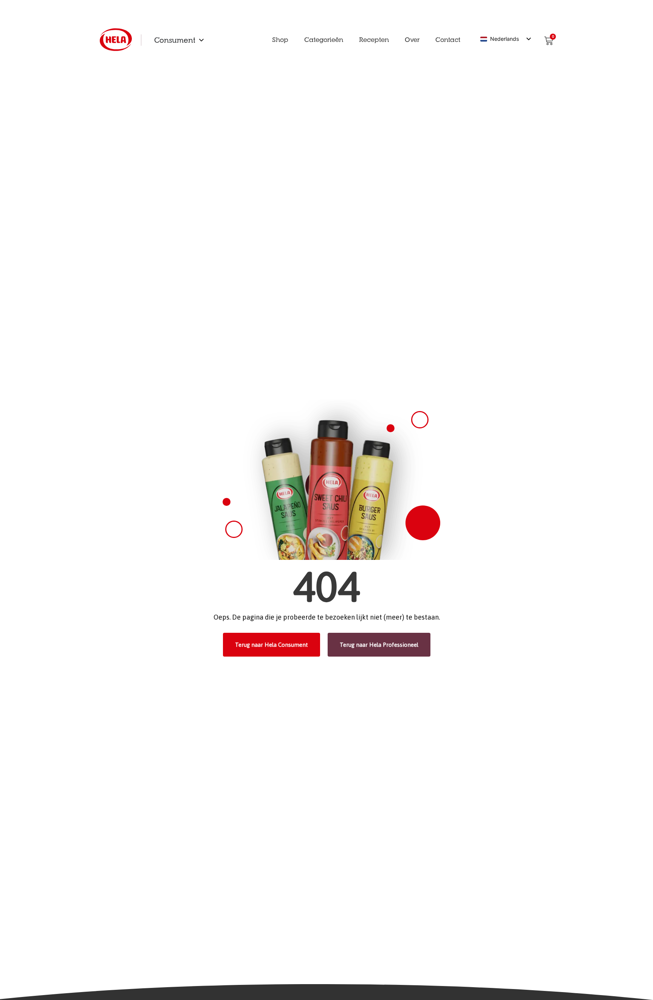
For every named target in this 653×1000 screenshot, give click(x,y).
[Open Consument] (201, 40)
